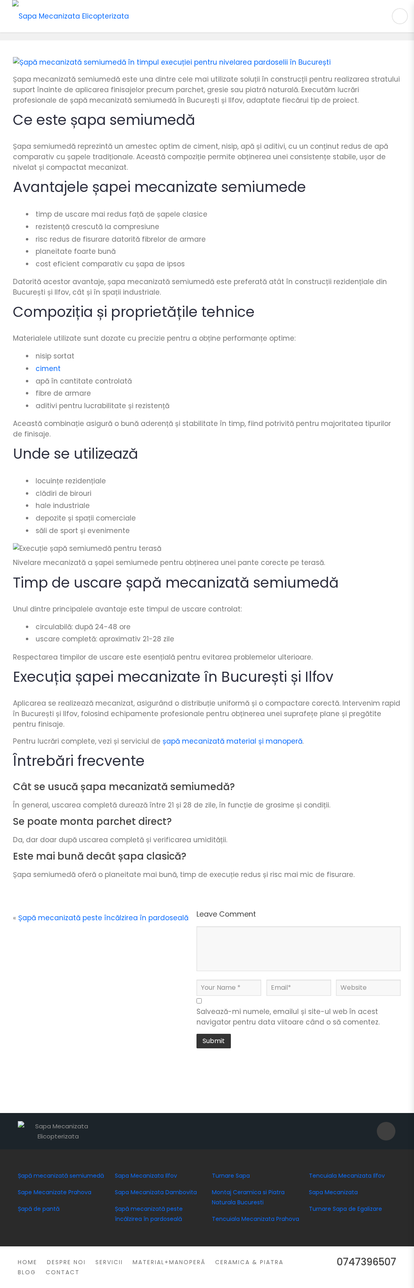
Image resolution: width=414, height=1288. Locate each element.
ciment (48, 368)
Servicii (109, 1262)
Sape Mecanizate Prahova (54, 1192)
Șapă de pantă (38, 1209)
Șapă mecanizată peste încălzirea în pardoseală (103, 918)
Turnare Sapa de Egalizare (345, 1209)
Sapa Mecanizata (333, 1192)
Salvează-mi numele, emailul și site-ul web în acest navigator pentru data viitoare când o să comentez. (288, 1017)
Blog (27, 1272)
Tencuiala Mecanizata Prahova (255, 1219)
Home (27, 1262)
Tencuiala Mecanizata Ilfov (347, 1176)
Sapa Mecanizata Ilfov (146, 1176)
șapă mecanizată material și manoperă (232, 741)
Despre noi (66, 1262)
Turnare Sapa (231, 1176)
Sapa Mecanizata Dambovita (156, 1192)
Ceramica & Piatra (249, 1262)
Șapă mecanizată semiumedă (61, 1176)
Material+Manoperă (169, 1262)
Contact (63, 1272)
